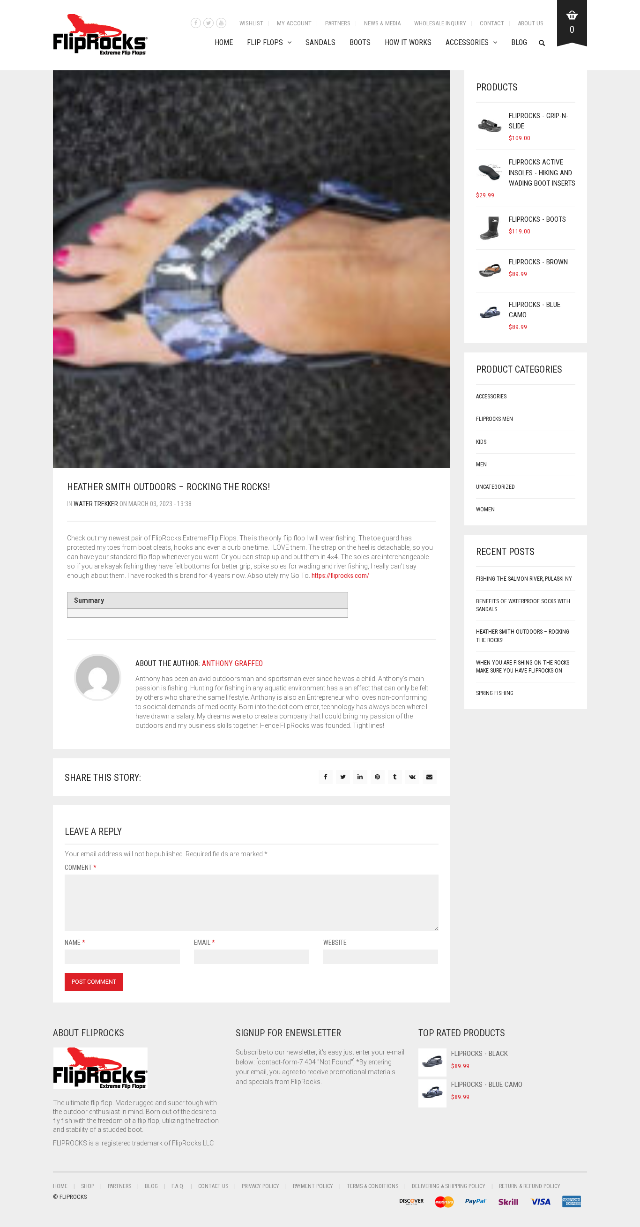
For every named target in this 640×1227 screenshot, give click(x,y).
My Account (294, 23)
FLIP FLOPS (265, 42)
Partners (337, 23)
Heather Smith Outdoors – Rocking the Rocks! (522, 635)
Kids (481, 442)
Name (75, 942)
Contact (492, 23)
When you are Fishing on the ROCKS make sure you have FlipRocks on (522, 666)
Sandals (320, 42)
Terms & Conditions (372, 1186)
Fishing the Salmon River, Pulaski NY (524, 579)
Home (224, 42)
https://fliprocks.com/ (340, 575)
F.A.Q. (178, 1186)
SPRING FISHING (494, 693)
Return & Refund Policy (529, 1186)
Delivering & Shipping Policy (448, 1186)
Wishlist (251, 23)
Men (481, 464)
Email (204, 942)
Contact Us (213, 1186)
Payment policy (313, 1186)
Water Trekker (96, 504)
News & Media (382, 23)
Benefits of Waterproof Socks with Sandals (523, 605)
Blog (519, 42)
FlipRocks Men (494, 419)
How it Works (408, 42)
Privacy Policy (260, 1186)
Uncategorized (495, 487)
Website (335, 942)
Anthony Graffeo (232, 663)
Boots (360, 42)
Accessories (467, 42)
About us (530, 23)
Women (485, 509)
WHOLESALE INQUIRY (440, 23)
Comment (81, 867)
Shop (87, 1186)
